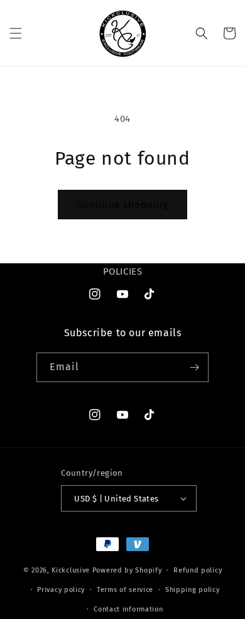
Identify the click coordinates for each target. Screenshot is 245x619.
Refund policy (197, 570)
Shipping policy (192, 590)
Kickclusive (72, 570)
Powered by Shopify (127, 570)
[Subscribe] (194, 367)
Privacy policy (61, 590)
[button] (16, 33)
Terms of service (125, 590)
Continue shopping (122, 205)
